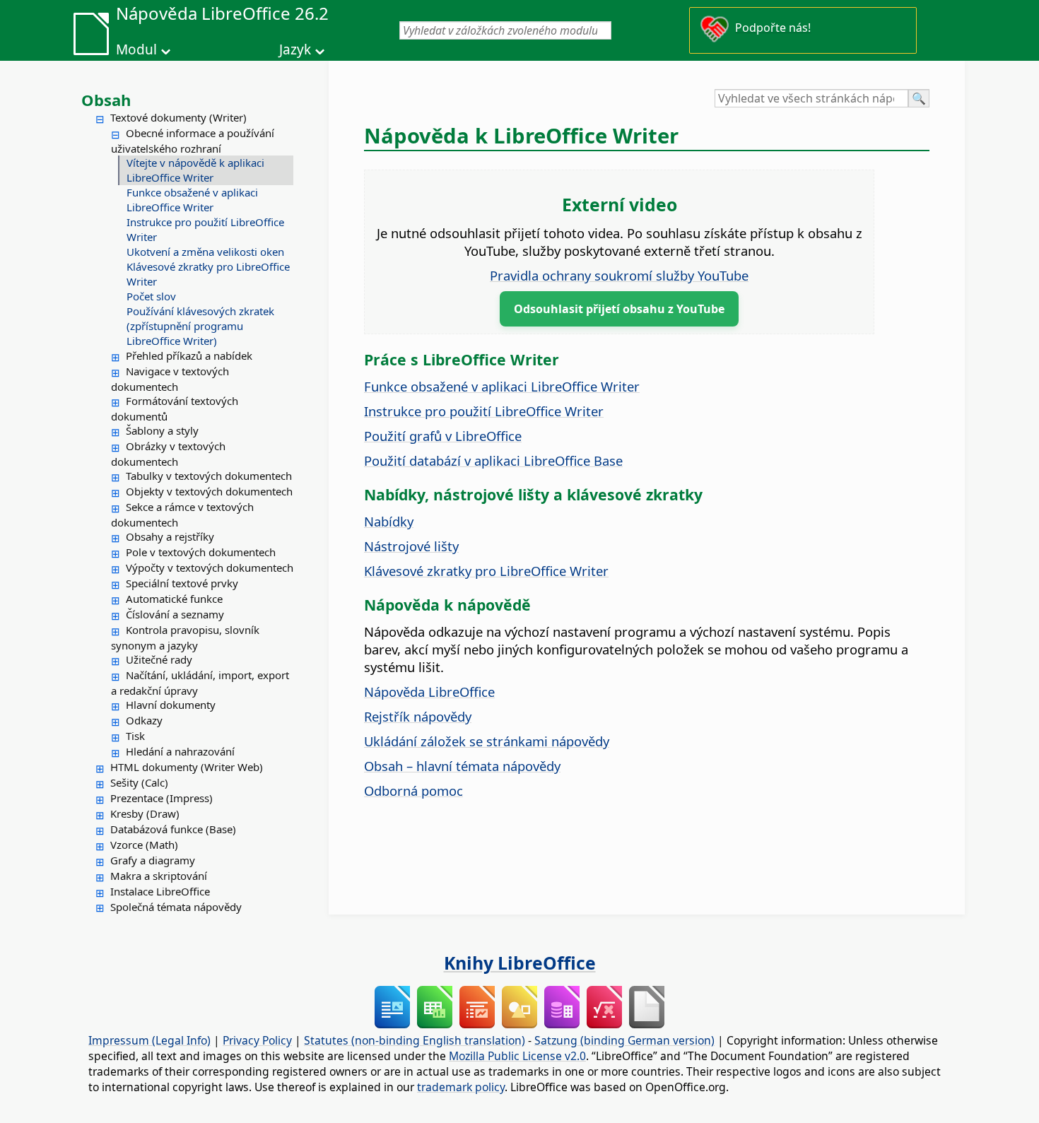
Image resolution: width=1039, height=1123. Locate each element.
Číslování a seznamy (175, 614)
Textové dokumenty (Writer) (178, 117)
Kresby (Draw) (145, 813)
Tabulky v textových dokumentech (209, 476)
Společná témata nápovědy (176, 907)
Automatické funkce (174, 599)
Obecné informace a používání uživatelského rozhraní (192, 140)
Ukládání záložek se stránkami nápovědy (486, 741)
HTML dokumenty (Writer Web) (186, 767)
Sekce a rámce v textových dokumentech (182, 514)
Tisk (135, 736)
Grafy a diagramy (152, 860)
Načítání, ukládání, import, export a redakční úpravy (200, 683)
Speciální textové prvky (182, 583)
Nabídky (388, 521)
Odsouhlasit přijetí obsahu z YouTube (619, 309)
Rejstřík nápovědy (417, 716)
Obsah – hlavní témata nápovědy (462, 766)
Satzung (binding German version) (624, 1040)
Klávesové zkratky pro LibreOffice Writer (208, 273)
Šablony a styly (162, 430)
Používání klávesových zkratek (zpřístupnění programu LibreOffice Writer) (200, 326)
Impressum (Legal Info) (149, 1040)
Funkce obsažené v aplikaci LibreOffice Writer (192, 199)
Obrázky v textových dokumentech (168, 454)
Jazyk (295, 49)
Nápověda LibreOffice (429, 691)
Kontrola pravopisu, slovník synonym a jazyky (185, 637)
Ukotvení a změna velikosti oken (205, 252)
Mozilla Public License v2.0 (517, 1056)
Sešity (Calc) (139, 782)
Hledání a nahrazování (180, 751)
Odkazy (144, 720)
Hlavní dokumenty (171, 705)
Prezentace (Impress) (161, 798)
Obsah (106, 99)
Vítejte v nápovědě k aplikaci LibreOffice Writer (195, 169)
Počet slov (151, 296)
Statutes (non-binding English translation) (414, 1040)
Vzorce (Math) (144, 844)
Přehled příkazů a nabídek (189, 355)
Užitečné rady (159, 659)
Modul (136, 49)
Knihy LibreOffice (520, 963)
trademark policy (461, 1087)
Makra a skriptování (158, 876)
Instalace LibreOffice (160, 891)
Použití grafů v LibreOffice (443, 436)
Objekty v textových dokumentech (209, 491)
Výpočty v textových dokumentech (209, 567)
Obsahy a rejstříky (170, 536)
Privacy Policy (257, 1040)
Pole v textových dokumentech (201, 552)
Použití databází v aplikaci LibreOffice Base (493, 460)
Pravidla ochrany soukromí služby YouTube (619, 275)
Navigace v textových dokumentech (170, 379)
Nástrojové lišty (411, 546)
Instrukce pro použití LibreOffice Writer (205, 229)
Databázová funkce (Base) (173, 829)
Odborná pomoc (413, 790)
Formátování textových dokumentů (174, 408)
